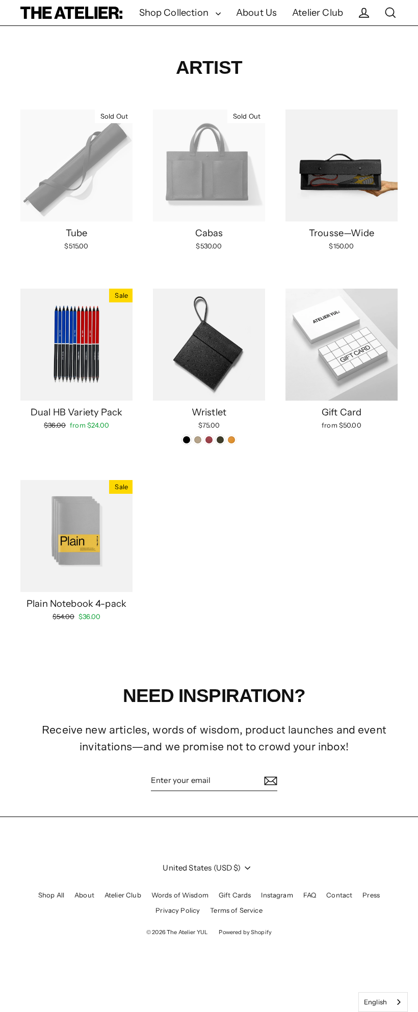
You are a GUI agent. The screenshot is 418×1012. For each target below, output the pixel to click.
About (84, 895)
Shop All (51, 895)
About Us (256, 12)
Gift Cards (235, 895)
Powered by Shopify (245, 932)
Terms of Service (236, 910)
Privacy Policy (177, 910)
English (375, 1002)
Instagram (277, 895)
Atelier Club (317, 12)
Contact (339, 895)
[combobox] (383, 1002)
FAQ (309, 895)
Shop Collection (175, 12)
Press (371, 895)
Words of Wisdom (179, 895)
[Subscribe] (269, 781)
